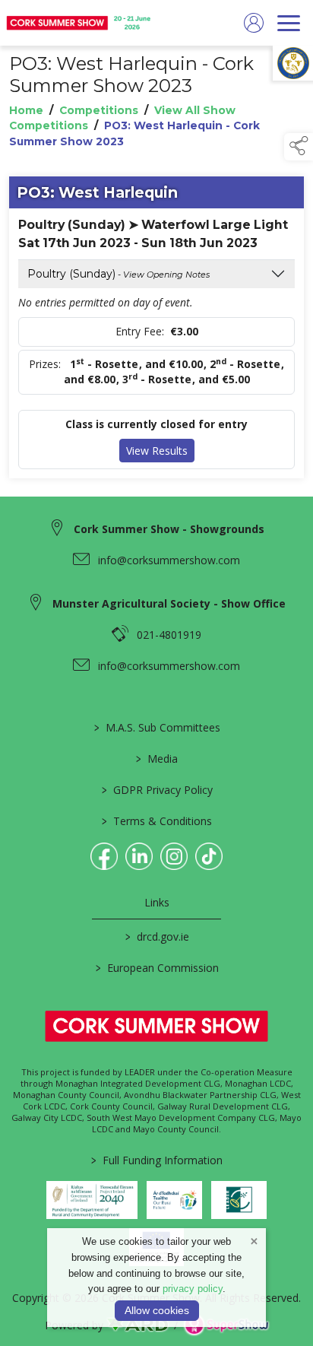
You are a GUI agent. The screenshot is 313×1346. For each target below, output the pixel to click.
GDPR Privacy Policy (156, 789)
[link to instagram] (174, 856)
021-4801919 (169, 634)
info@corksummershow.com (169, 560)
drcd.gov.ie (156, 936)
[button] (298, 146)
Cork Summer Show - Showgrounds (169, 529)
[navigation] (288, 22)
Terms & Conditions (157, 821)
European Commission (156, 967)
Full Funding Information (157, 1160)
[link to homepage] (80, 23)
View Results (157, 450)
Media (157, 758)
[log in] (254, 23)
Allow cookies (157, 1310)
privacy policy (193, 1288)
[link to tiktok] (209, 856)
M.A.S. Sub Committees (156, 727)
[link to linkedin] (139, 856)
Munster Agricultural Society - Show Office (169, 603)
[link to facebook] (104, 856)
